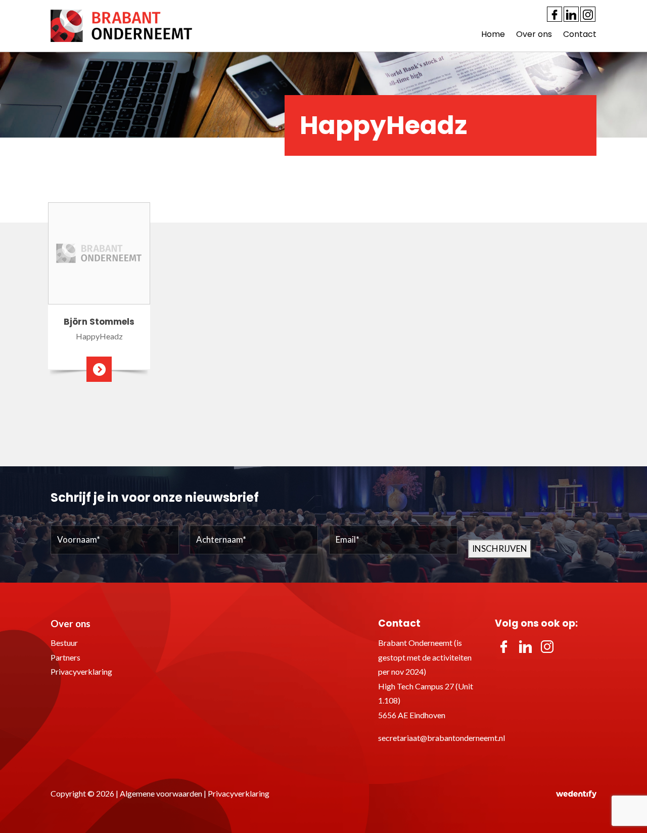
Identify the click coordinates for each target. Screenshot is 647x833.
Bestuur (64, 642)
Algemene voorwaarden (161, 793)
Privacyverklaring (81, 671)
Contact (579, 34)
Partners (65, 657)
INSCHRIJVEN (499, 548)
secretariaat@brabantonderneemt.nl (441, 737)
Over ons (534, 34)
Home (493, 34)
